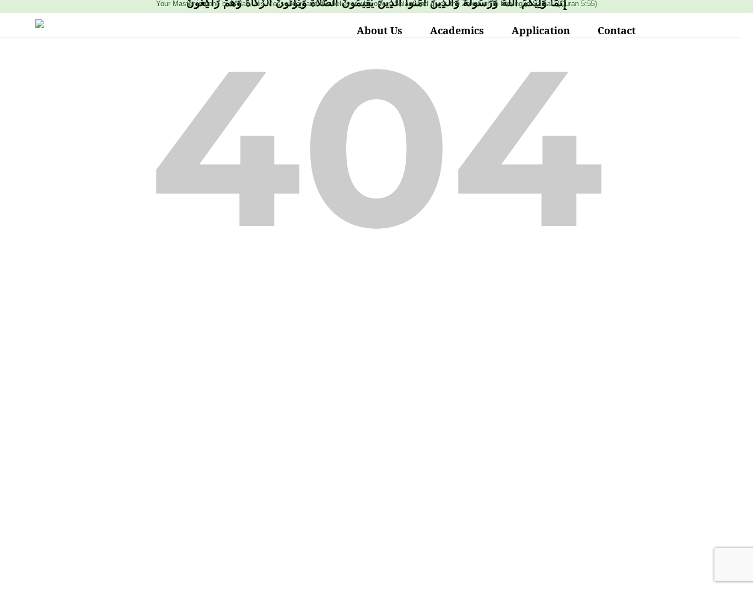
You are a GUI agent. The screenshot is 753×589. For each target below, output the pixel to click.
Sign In (107, 570)
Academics (457, 30)
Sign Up (77, 570)
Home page (377, 324)
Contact (617, 30)
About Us (379, 30)
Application (541, 30)
